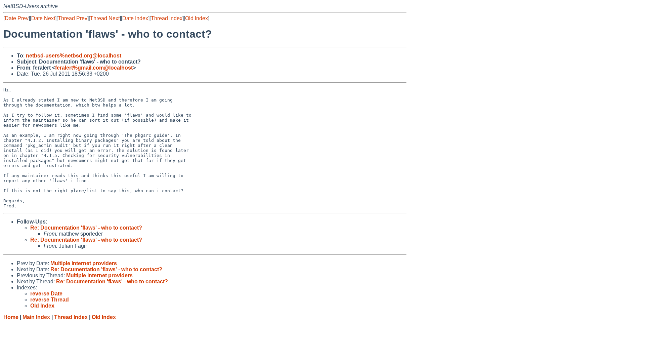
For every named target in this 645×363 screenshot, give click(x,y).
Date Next (43, 18)
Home (10, 317)
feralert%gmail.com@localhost (94, 68)
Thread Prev (72, 18)
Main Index (36, 317)
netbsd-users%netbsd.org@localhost (73, 55)
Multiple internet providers (83, 263)
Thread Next (105, 18)
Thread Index (166, 18)
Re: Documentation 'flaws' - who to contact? (86, 228)
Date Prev (17, 18)
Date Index (135, 18)
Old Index (196, 18)
